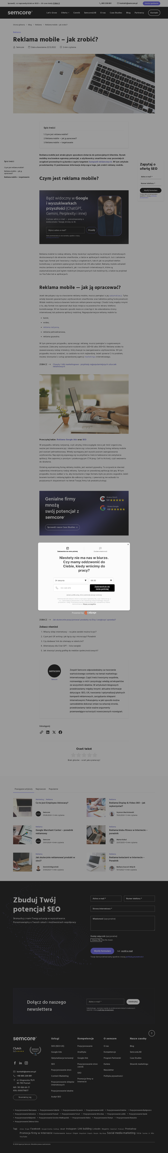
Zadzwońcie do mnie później (102, 587)
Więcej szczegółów (89, 604)
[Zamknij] (128, 544)
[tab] (67, 550)
